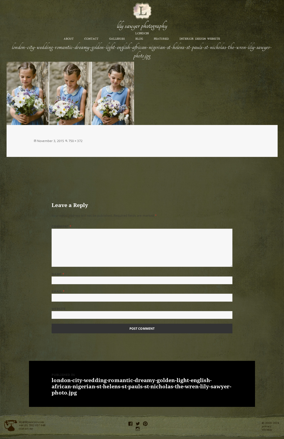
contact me (26, 428)
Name (58, 274)
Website (58, 309)
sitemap (267, 429)
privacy (266, 426)
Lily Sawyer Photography (142, 26)
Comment (61, 226)
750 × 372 (75, 141)
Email (58, 291)
